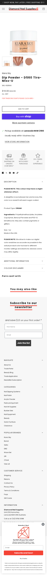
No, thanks (23, 559)
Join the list (23, 343)
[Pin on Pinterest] (10, 172)
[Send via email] (14, 172)
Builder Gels (8, 411)
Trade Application (11, 376)
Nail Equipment (10, 414)
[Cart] (43, 8)
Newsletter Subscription (13, 380)
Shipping (7, 475)
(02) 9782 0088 (18, 519)
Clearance (8, 426)
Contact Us (8, 483)
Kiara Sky (6, 73)
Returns (7, 479)
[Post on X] (6, 172)
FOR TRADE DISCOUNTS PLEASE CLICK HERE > (18, 98)
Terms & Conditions (11, 490)
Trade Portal (8, 369)
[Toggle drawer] (3, 9)
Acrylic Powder (9, 399)
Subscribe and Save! (23, 553)
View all (7, 464)
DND (5, 449)
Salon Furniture (9, 422)
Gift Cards (8, 498)
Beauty (6, 418)
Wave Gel (7, 452)
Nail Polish (8, 395)
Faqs (6, 494)
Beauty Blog (8, 372)
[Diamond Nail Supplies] (23, 9)
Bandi (6, 441)
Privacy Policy (9, 487)
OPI (5, 456)
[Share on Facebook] (3, 172)
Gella (6, 445)
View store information (17, 142)
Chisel (6, 460)
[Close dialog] (42, 524)
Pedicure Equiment (11, 403)
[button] (17, 172)
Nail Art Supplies (10, 407)
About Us (7, 365)
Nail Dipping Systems (12, 392)
